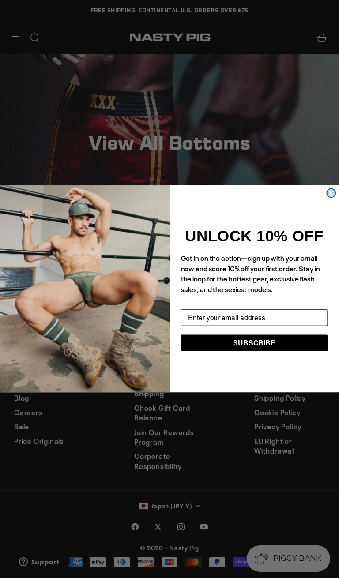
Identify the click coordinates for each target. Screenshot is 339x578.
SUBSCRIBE (254, 343)
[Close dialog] (331, 193)
